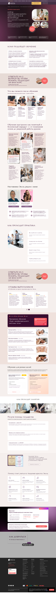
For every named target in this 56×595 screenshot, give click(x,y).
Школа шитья (24, 568)
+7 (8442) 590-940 (45, 2)
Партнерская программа (32, 573)
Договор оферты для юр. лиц (43, 566)
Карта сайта (32, 571)
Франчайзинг (33, 566)
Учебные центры (42, 562)
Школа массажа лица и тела (15, 6)
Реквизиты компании (42, 563)
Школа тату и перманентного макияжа (25, 578)
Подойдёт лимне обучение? (32, 29)
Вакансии (32, 567)
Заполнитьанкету (45, 276)
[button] (27, 309)
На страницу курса (34, 391)
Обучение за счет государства (43, 573)
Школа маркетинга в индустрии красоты (25, 573)
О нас (32, 562)
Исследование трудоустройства (44, 560)
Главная (9, 6)
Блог (31, 570)
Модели (32, 563)
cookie (30, 589)
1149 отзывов (15, 571)
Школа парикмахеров (25, 571)
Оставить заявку (41, 526)
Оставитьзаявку (44, 81)
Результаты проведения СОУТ (43, 571)
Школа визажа (24, 565)
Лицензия (41, 574)
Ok (51, 589)
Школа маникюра (25, 560)
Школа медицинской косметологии (25, 575)
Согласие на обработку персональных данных (43, 570)
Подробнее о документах (34, 464)
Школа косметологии (25, 562)
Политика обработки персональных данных (43, 568)
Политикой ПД (31, 590)
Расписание (32, 560)
